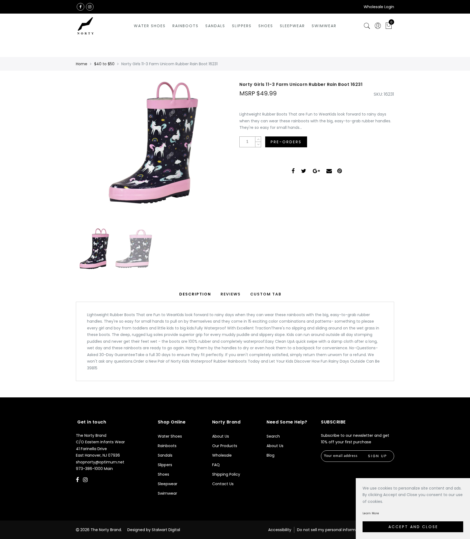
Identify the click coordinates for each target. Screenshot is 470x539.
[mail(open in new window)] (329, 171)
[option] (153, 154)
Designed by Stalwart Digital (153, 529)
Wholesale (222, 455)
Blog (270, 455)
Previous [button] (86, 156)
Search (273, 436)
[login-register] (378, 26)
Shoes (265, 26)
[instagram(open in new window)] (90, 7)
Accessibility (279, 529)
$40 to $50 (104, 64)
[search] (366, 26)
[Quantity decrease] (258, 144)
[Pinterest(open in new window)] (339, 171)
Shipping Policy (226, 474)
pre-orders (286, 142)
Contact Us (223, 484)
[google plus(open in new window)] (316, 171)
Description (195, 294)
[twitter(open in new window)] (303, 171)
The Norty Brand (106, 529)
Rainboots (185, 26)
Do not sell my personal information (331, 529)
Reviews (231, 294)
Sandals (215, 26)
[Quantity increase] (258, 139)
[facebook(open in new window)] (80, 7)
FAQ (216, 465)
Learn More (371, 513)
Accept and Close (413, 526)
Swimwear (324, 26)
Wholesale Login (379, 7)
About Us (220, 436)
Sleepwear (292, 26)
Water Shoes (150, 26)
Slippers (242, 26)
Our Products (224, 445)
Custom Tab (266, 294)
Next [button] (214, 156)
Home (81, 64)
